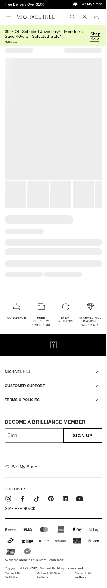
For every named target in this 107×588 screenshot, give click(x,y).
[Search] (72, 17)
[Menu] (8, 17)
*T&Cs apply (12, 42)
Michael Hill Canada (80, 568)
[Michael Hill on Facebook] (22, 492)
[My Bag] (96, 17)
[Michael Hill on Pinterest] (51, 492)
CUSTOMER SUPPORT (25, 379)
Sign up (78, 428)
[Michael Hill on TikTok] (36, 492)
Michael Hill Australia (13, 568)
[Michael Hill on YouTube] (79, 492)
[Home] (36, 17)
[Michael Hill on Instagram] (8, 492)
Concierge (16, 317)
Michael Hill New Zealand (47, 568)
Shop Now (95, 36)
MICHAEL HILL (18, 365)
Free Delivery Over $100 (24, 4)
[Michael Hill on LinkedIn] (65, 492)
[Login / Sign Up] (84, 17)
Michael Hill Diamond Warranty (90, 321)
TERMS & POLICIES (22, 393)
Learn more (56, 553)
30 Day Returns (65, 319)
